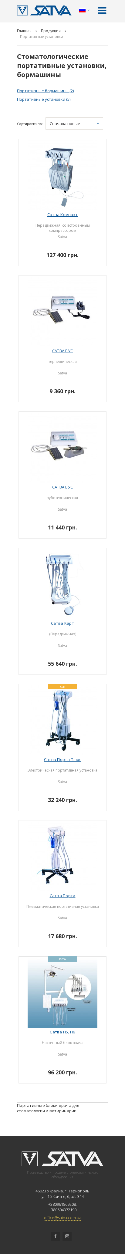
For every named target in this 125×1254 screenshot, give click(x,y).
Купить (64, 252)
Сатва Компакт (62, 214)
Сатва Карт (62, 623)
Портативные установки (43, 99)
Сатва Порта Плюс (62, 759)
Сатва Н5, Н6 (62, 1032)
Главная (24, 30)
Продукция (51, 30)
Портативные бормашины (45, 90)
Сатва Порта (63, 895)
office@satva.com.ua (62, 1217)
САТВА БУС (62, 350)
